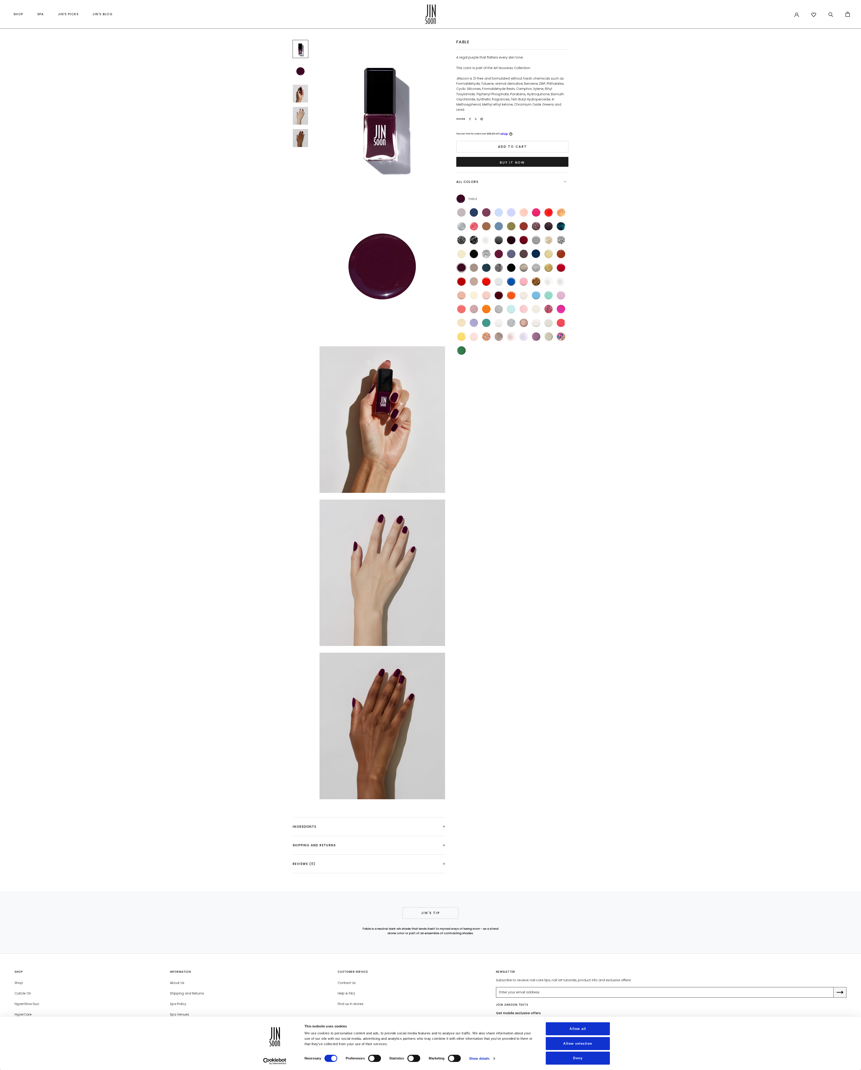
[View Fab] (549, 309)
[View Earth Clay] (486, 226)
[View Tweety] (461, 337)
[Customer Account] (796, 14)
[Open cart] (848, 14)
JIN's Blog (101, 15)
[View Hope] (486, 309)
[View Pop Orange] (486, 281)
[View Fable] (461, 268)
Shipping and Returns (314, 845)
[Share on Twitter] (475, 119)
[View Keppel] (549, 295)
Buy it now (512, 162)
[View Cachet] (549, 254)
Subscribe (843, 992)
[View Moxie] (474, 309)
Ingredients (304, 826)
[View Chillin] (461, 323)
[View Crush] (549, 212)
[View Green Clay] (511, 226)
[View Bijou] (549, 240)
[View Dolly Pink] (524, 281)
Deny (578, 1058)
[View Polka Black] (461, 240)
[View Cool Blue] (511, 281)
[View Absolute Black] (511, 268)
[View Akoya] (536, 323)
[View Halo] (461, 226)
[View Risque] (511, 240)
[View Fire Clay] (524, 226)
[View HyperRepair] (511, 337)
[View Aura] (474, 226)
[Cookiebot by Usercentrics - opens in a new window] (274, 1061)
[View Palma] (461, 350)
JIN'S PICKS (67, 15)
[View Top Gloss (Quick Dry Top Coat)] (561, 281)
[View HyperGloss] (524, 337)
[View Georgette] (461, 254)
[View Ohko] (499, 337)
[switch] (374, 1058)
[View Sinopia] (461, 309)
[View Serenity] (461, 212)
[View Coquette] (524, 240)
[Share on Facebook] (470, 119)
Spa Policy (178, 1004)
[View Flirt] (536, 212)
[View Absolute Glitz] (511, 323)
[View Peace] (511, 309)
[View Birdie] (474, 323)
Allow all (578, 1029)
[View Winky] (561, 323)
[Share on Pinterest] (481, 119)
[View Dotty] (486, 337)
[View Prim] (549, 323)
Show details (479, 1058)
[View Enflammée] (511, 295)
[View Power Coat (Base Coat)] (549, 281)
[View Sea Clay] (499, 226)
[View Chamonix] (474, 254)
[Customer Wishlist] (813, 14)
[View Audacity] (499, 295)
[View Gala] (536, 281)
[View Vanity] (461, 281)
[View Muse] (486, 295)
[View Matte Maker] (486, 240)
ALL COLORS (467, 182)
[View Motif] (561, 240)
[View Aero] (536, 295)
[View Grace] (499, 309)
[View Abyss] (486, 268)
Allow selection (577, 1043)
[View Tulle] (474, 295)
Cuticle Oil (22, 993)
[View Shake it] (499, 268)
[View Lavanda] (536, 337)
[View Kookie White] (499, 281)
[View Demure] (474, 281)
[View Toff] (524, 254)
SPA (40, 14)
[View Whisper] (524, 212)
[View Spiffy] (524, 323)
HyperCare (23, 1014)
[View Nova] (561, 212)
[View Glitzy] (536, 268)
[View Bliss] (499, 212)
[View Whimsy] (511, 212)
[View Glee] (536, 226)
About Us (177, 983)
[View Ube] (561, 295)
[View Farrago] (549, 226)
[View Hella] (561, 309)
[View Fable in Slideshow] (300, 49)
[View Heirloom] (561, 226)
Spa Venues (179, 1014)
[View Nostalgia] (461, 295)
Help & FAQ (346, 993)
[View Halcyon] (474, 212)
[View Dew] (536, 309)
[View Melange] (486, 254)
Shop (19, 983)
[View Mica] (499, 240)
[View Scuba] (486, 323)
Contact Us (347, 983)
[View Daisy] (561, 337)
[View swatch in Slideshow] (300, 71)
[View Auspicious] (536, 240)
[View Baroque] (549, 268)
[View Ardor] (561, 268)
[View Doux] (524, 295)
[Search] (830, 14)
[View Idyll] (561, 254)
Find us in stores (350, 1004)
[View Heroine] (499, 254)
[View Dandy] (511, 254)
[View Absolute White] (499, 323)
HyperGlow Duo (27, 1004)
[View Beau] (536, 253)
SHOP (17, 15)
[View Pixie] (524, 309)
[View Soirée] (474, 240)
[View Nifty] (524, 268)
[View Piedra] (549, 337)
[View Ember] (486, 212)
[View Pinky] (474, 337)
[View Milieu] (474, 268)
